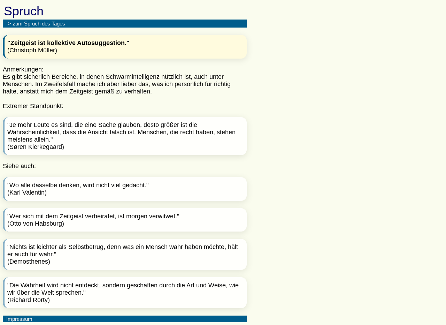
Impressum (19, 319)
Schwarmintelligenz (133, 76)
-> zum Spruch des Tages (35, 24)
